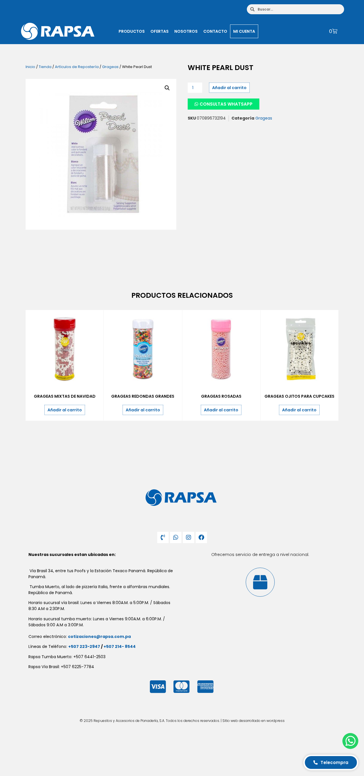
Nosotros (186, 31)
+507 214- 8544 (120, 646)
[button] (167, 88)
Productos (132, 31)
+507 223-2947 (84, 646)
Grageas (110, 66)
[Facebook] (201, 537)
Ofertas (159, 31)
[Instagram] (188, 537)
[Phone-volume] (163, 537)
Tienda (45, 66)
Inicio (30, 66)
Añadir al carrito (229, 88)
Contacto (215, 31)
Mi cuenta (244, 31)
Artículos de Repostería (77, 66)
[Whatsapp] (175, 537)
